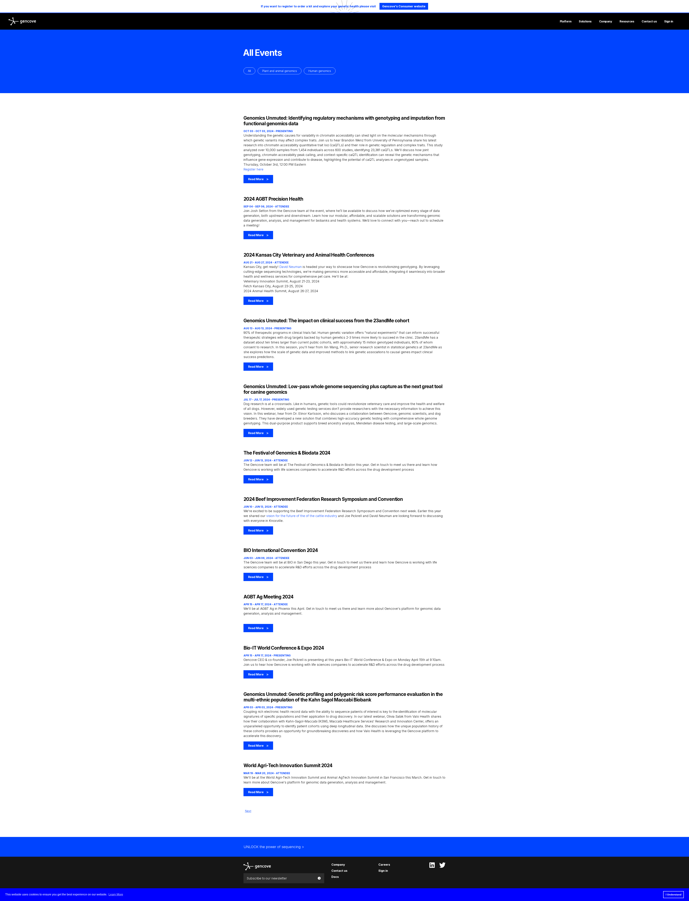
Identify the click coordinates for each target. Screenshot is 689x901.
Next (248, 811)
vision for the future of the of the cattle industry (301, 516)
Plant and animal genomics (279, 71)
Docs (335, 877)
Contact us (649, 21)
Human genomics (319, 71)
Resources (627, 21)
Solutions (585, 21)
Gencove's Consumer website (403, 6)
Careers (384, 864)
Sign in (668, 21)
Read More (258, 179)
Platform (565, 21)
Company (605, 21)
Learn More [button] (116, 894)
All (249, 71)
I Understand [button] (673, 894)
